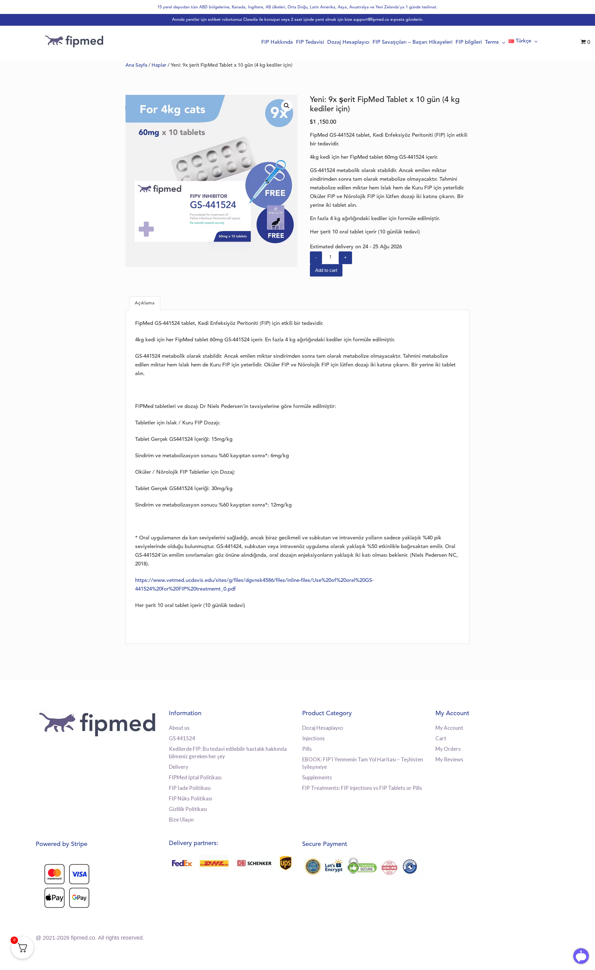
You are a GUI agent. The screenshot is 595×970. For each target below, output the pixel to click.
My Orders (448, 749)
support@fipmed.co (371, 20)
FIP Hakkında (277, 42)
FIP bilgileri (469, 42)
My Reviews (449, 759)
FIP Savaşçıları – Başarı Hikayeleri (412, 42)
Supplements (317, 777)
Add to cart (326, 270)
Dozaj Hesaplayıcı (348, 42)
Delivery (178, 767)
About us (179, 727)
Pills (307, 749)
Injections (313, 738)
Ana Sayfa (136, 65)
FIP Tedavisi (310, 42)
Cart (440, 738)
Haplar (159, 65)
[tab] (144, 303)
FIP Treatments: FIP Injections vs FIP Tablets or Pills (362, 788)
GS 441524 (182, 738)
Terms (492, 42)
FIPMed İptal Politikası (195, 777)
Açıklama (145, 303)
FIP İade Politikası (190, 788)
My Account (449, 727)
